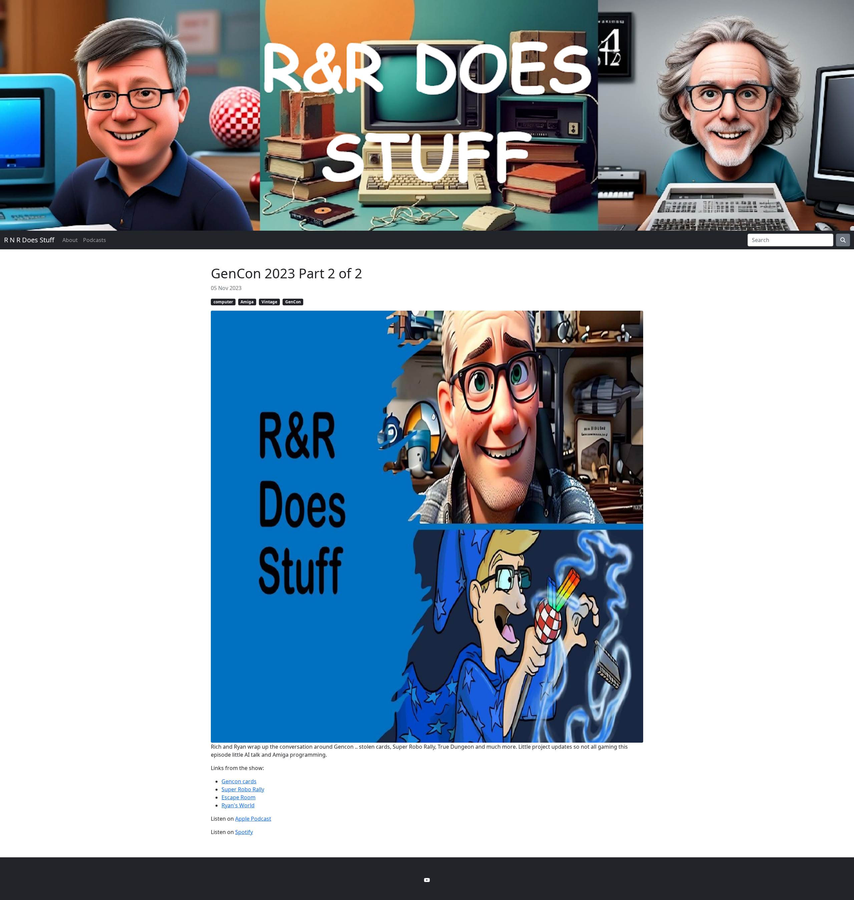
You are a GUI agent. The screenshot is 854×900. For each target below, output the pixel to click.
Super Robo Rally (243, 789)
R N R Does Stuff (29, 239)
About (70, 240)
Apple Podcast (253, 818)
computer (223, 302)
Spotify (244, 832)
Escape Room (239, 797)
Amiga (247, 302)
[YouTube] (427, 880)
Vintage (269, 302)
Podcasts (94, 240)
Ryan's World (238, 805)
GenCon (293, 302)
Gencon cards (239, 781)
